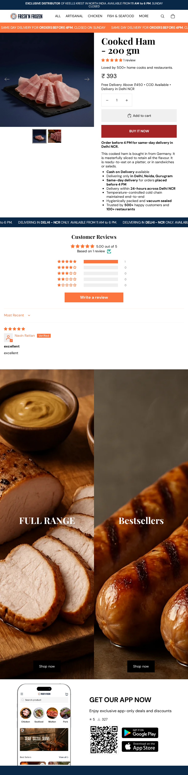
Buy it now (139, 131)
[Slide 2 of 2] (54, 136)
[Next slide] (88, 79)
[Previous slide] (5, 79)
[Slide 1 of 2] (39, 136)
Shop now (47, 666)
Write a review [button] (94, 297)
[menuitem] (58, 16)
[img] (14, 329)
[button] (112, 60)
